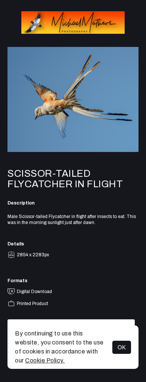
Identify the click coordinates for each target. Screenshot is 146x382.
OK (122, 347)
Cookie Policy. (45, 360)
